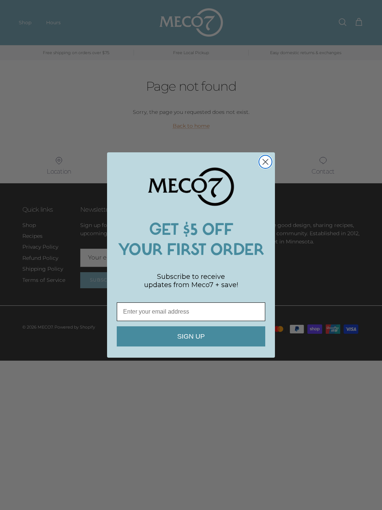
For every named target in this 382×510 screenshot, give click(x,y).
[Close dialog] (265, 161)
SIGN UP (191, 336)
